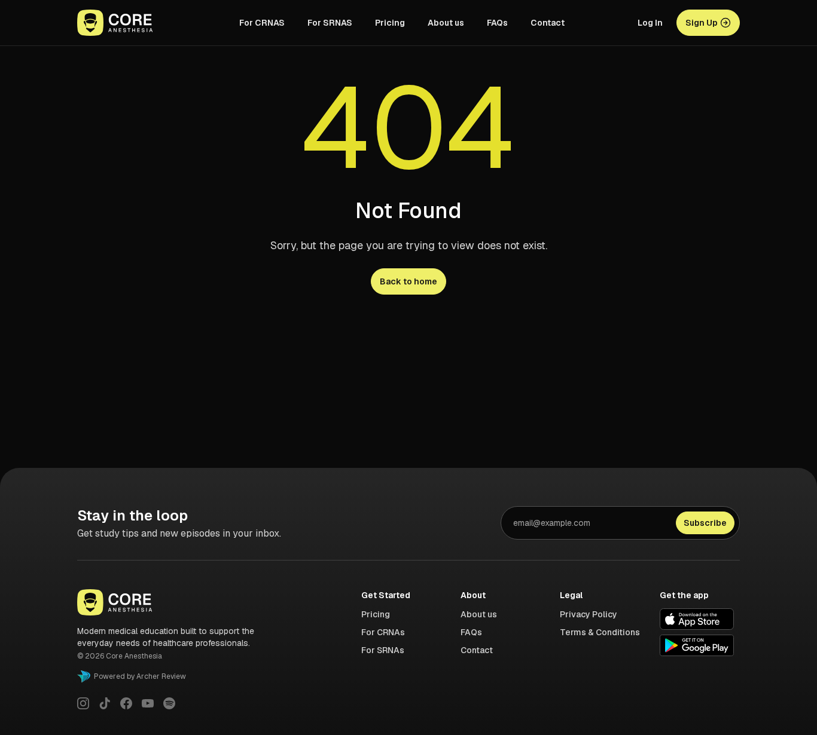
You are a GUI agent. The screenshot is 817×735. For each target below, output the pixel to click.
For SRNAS (329, 22)
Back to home (408, 281)
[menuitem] (262, 22)
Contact (548, 22)
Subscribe (705, 522)
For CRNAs (383, 632)
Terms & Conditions (600, 632)
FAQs (497, 22)
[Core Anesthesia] (126, 23)
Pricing (390, 22)
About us (446, 22)
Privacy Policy (588, 614)
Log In (650, 22)
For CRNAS (262, 22)
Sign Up (701, 22)
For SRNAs (382, 650)
